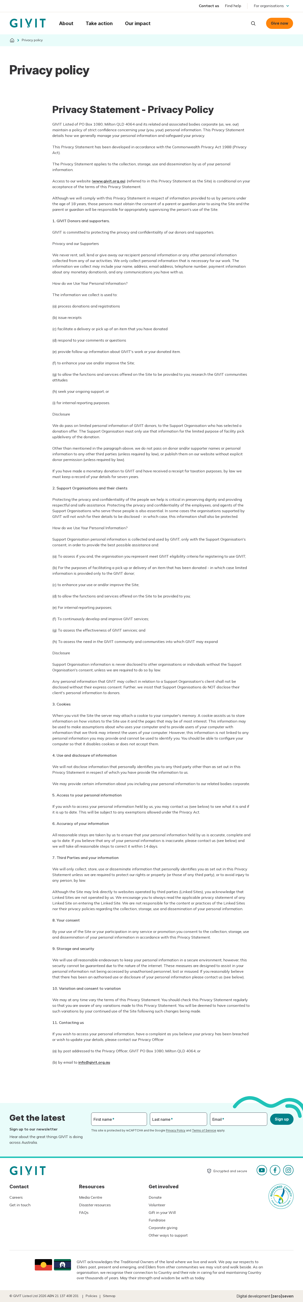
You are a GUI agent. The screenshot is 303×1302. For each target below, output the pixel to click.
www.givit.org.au (109, 181)
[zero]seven (282, 1296)
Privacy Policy (175, 1130)
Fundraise (157, 1220)
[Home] (12, 40)
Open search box (253, 23)
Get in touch (20, 1205)
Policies (91, 1296)
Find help (233, 5)
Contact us (209, 5)
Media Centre (90, 1197)
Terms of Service (204, 1130)
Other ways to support (168, 1235)
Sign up (282, 1119)
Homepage (27, 23)
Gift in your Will (162, 1212)
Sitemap (109, 1296)
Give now (279, 23)
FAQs (84, 1212)
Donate (155, 1197)
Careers (16, 1197)
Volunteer (157, 1205)
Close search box (241, 23)
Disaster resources (95, 1205)
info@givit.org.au (94, 1062)
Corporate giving (163, 1227)
